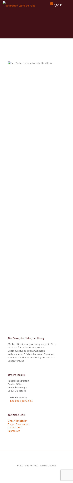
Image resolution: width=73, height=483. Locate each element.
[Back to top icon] (36, 457)
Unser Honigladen (17, 420)
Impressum (14, 430)
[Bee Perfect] (19, 5)
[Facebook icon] (36, 470)
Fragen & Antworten (18, 424)
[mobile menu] (68, 5)
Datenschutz (15, 427)
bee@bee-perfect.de (21, 400)
